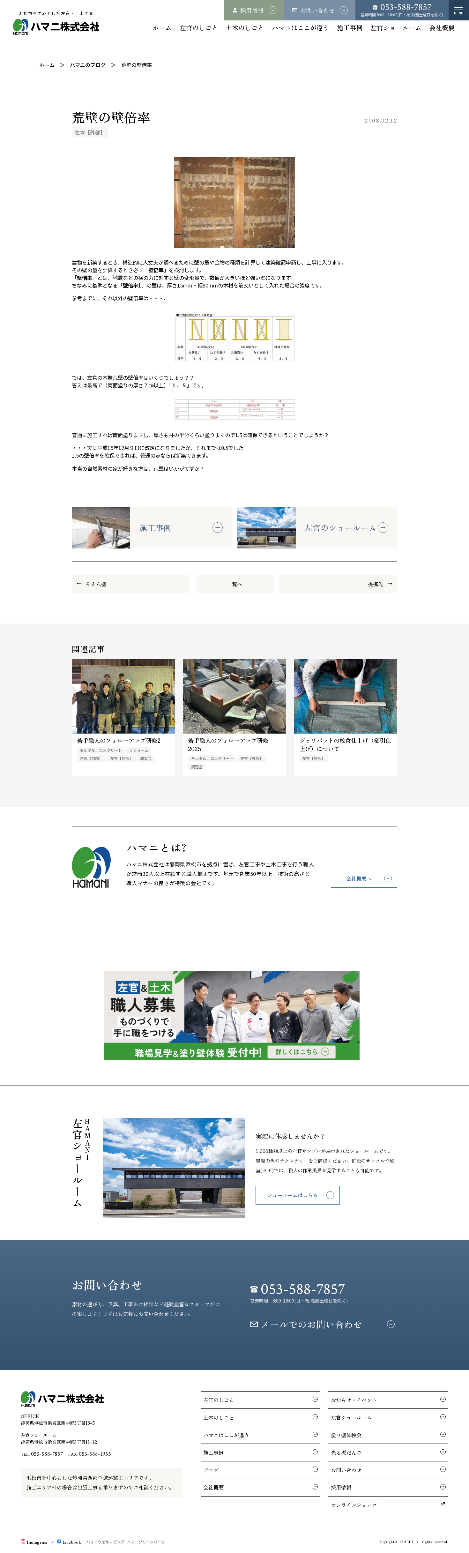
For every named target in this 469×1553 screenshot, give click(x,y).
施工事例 (349, 27)
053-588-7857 (47, 1454)
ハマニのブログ (88, 65)
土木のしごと (245, 27)
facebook (72, 1541)
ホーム (162, 27)
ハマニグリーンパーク (146, 1542)
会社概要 (442, 27)
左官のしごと (199, 27)
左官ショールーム (395, 27)
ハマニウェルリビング (105, 1542)
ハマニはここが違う (300, 27)
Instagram (36, 1541)
